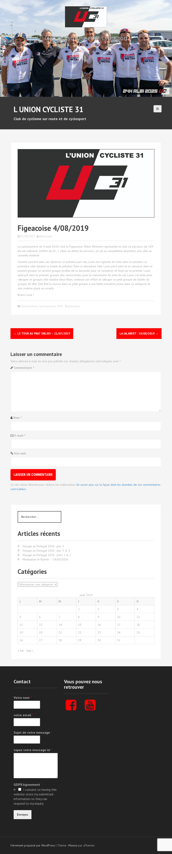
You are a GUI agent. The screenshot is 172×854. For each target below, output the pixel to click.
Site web (20, 453)
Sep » (30, 650)
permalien (73, 306)
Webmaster (45, 236)
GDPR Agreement (28, 784)
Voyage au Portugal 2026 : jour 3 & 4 (46, 550)
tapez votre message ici (33, 750)
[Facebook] (71, 708)
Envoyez (22, 814)
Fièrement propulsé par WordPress (32, 845)
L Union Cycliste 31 (48, 109)
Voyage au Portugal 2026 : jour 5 (43, 546)
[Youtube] (90, 708)
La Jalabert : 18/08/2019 (139, 333)
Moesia (72, 845)
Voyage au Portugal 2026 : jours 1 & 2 (46, 555)
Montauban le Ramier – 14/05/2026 (45, 559)
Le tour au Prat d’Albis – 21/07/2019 (42, 333)
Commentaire (24, 368)
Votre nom (23, 697)
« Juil (21, 650)
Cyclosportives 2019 (51, 306)
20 (40, 632)
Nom (17, 418)
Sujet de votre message (33, 732)
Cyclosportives (29, 306)
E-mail (19, 435)
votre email (23, 715)
